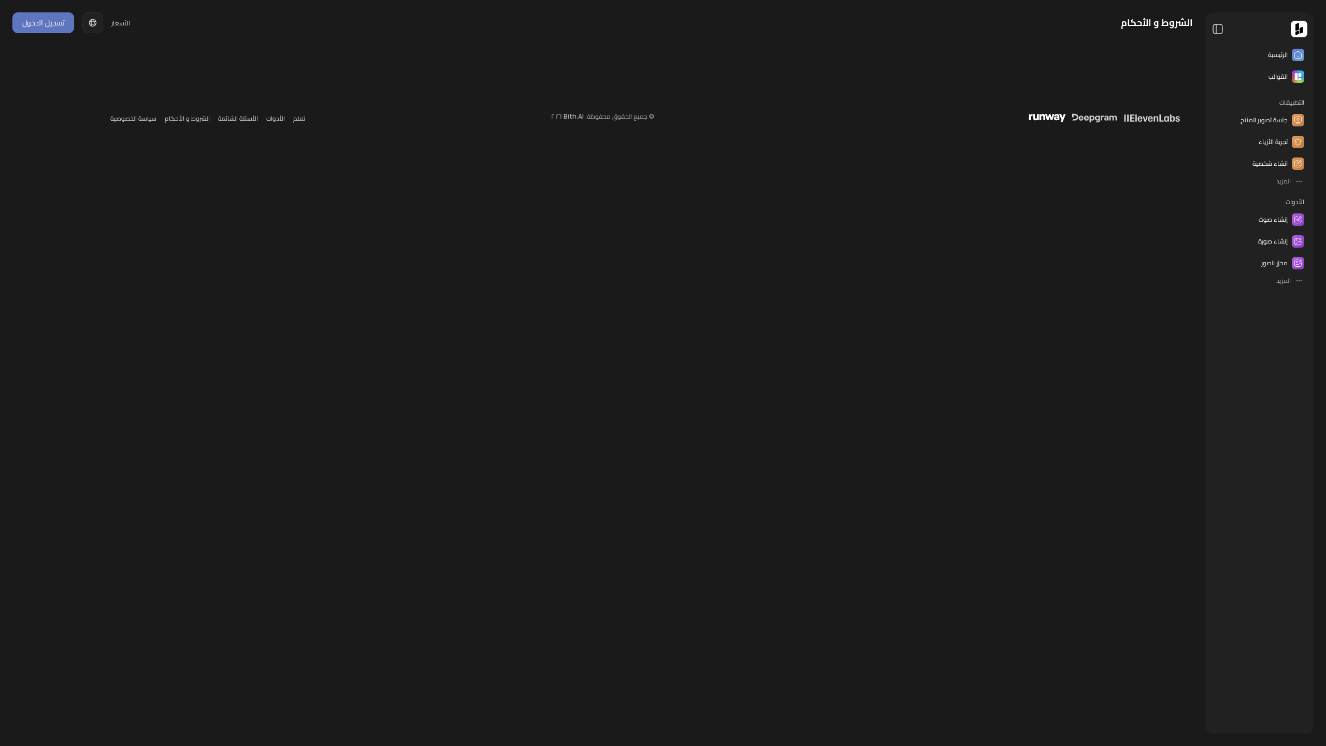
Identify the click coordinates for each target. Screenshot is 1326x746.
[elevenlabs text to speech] (1151, 118)
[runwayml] (1047, 118)
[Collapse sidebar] (1218, 29)
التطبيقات (1291, 102)
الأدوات (1295, 202)
